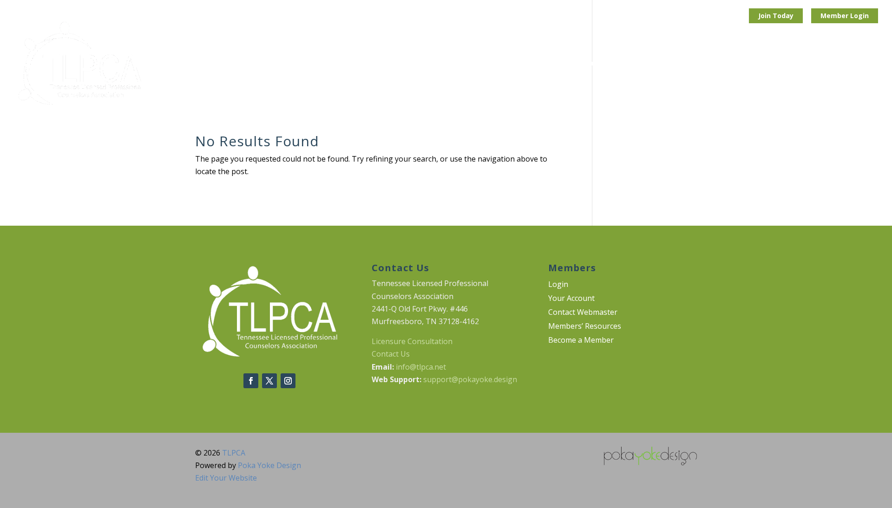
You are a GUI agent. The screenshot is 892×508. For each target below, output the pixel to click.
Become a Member (581, 341)
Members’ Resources (584, 327)
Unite (458, 63)
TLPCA (233, 453)
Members (852, 63)
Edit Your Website (226, 478)
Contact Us (391, 354)
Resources (738, 63)
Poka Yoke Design (269, 465)
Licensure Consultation (412, 341)
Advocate (544, 63)
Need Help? (796, 63)
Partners (643, 63)
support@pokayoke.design (470, 379)
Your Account (571, 299)
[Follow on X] (269, 380)
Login (859, 15)
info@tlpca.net (421, 367)
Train (497, 63)
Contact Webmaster (582, 313)
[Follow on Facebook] (250, 380)
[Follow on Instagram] (288, 380)
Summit (594, 63)
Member (835, 15)
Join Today (776, 15)
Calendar (694, 63)
